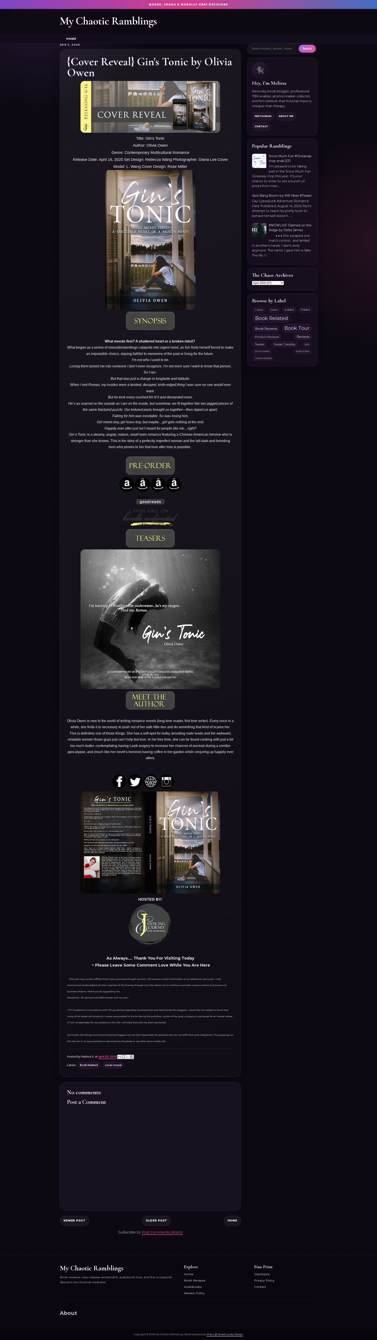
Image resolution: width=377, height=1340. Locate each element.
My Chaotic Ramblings (108, 21)
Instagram (263, 116)
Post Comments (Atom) (162, 1232)
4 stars (289, 309)
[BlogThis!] (123, 1057)
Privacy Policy (264, 1280)
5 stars (305, 309)
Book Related (89, 1065)
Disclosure (262, 1274)
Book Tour (297, 328)
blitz (307, 344)
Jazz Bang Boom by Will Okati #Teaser (282, 196)
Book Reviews (266, 329)
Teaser (259, 344)
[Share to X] (127, 1057)
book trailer (303, 351)
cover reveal (113, 1065)
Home (71, 38)
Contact (261, 126)
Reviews (303, 337)
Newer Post (74, 1220)
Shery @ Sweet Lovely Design (225, 1334)
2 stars (259, 309)
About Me (286, 116)
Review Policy (194, 1293)
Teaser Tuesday (284, 344)
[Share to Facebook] (132, 1057)
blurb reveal (262, 351)
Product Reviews (267, 337)
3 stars (274, 309)
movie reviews (263, 358)
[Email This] (119, 1057)
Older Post (156, 1220)
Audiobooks (193, 1286)
